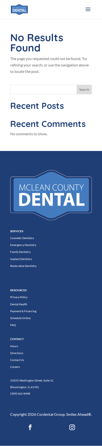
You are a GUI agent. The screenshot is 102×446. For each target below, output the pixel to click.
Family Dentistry (20, 252)
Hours (14, 346)
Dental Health (18, 304)
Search (84, 89)
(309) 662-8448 (20, 393)
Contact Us (17, 360)
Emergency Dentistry (23, 245)
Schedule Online (20, 318)
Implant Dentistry (21, 259)
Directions (16, 353)
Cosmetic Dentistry (22, 238)
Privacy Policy (19, 297)
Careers (15, 367)
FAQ (13, 325)
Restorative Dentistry (23, 266)
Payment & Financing (23, 311)
